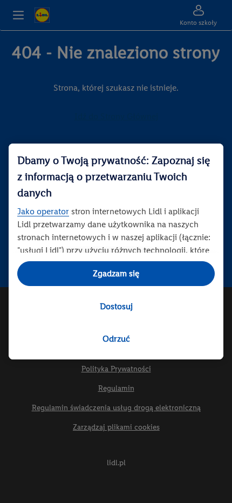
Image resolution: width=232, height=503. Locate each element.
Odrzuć (116, 339)
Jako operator (43, 211)
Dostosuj (116, 306)
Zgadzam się (116, 273)
